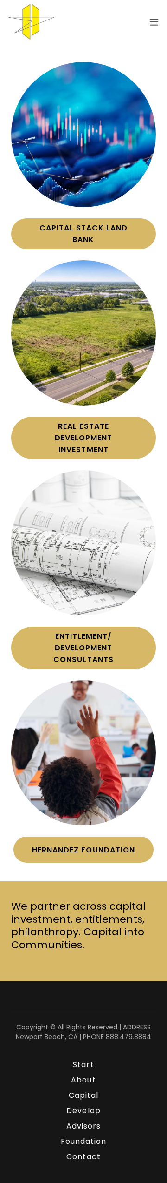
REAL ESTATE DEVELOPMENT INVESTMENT (83, 438)
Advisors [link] (83, 1126)
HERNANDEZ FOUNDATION (83, 850)
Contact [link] (83, 1156)
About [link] (83, 1080)
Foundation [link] (83, 1141)
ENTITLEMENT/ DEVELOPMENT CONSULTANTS (83, 648)
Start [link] (83, 1064)
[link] (31, 22)
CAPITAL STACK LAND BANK (83, 234)
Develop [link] (83, 1110)
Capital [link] (83, 1095)
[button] (154, 22)
